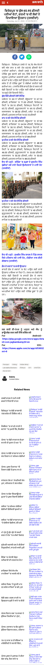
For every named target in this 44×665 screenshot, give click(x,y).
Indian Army (24, 364)
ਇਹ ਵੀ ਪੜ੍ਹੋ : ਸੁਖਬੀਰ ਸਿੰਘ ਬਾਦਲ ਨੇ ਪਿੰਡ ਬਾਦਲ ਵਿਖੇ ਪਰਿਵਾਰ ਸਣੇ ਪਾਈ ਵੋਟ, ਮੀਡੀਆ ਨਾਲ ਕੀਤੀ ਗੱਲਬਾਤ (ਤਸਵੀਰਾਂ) (22, 257)
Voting (14, 364)
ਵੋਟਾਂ (30, 368)
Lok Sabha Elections (10, 368)
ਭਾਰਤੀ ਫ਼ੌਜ (37, 368)
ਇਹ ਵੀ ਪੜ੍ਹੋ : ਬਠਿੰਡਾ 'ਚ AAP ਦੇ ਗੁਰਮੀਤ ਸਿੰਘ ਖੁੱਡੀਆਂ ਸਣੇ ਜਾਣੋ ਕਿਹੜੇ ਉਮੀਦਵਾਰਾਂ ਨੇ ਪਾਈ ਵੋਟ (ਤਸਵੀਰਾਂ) (22, 165)
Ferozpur (6, 364)
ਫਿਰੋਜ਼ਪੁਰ (22, 368)
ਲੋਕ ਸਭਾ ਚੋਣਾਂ (6, 371)
